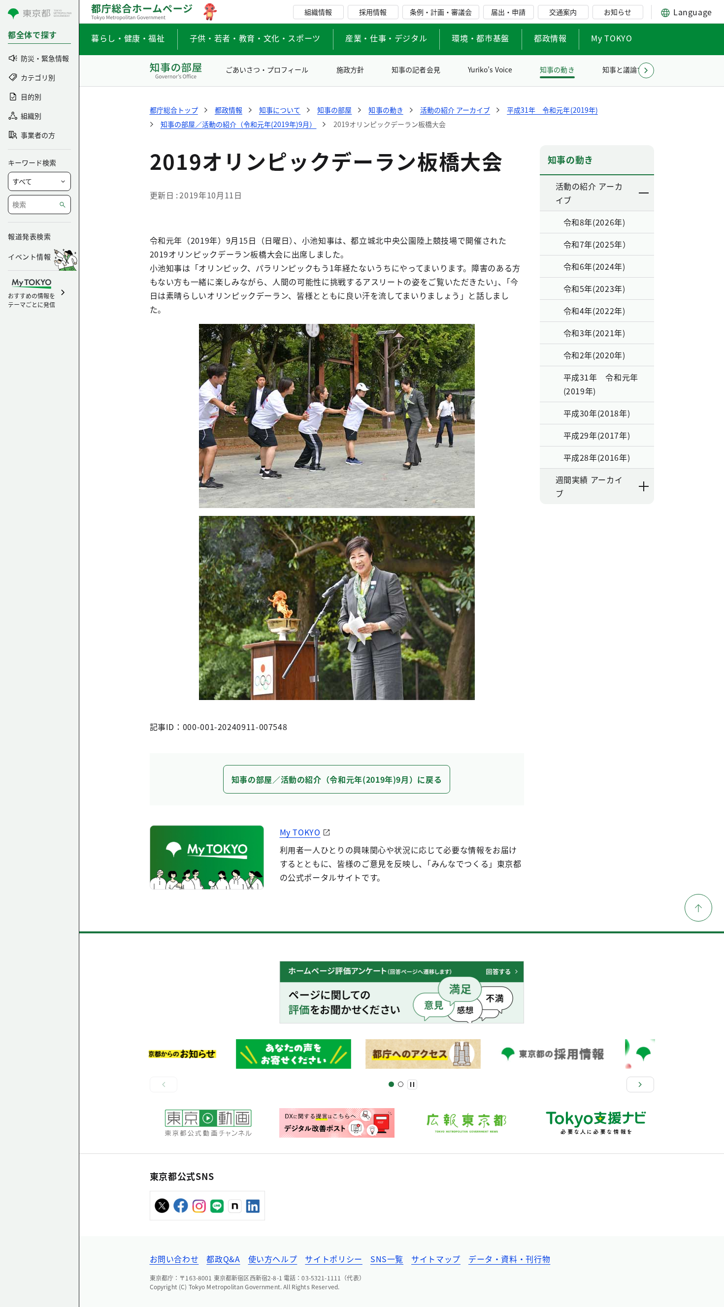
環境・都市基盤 (480, 38)
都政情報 (550, 38)
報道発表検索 (29, 236)
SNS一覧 (386, 1259)
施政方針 (350, 69)
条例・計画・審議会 (441, 12)
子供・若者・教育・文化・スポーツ (255, 38)
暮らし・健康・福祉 (128, 38)
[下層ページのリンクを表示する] (644, 193)
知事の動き (557, 69)
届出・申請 (508, 12)
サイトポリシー (333, 1259)
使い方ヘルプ (272, 1259)
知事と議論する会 (630, 69)
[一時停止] (412, 1084)
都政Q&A (223, 1259)
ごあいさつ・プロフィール (267, 69)
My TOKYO (611, 38)
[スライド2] (400, 1084)
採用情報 (373, 12)
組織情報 (318, 12)
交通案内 (563, 12)
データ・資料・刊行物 (509, 1259)
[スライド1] (391, 1084)
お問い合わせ (174, 1259)
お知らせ (617, 12)
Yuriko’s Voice (490, 69)
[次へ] (640, 1084)
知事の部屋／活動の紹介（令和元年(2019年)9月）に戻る (336, 779)
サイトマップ (436, 1259)
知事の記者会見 (416, 69)
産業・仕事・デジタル (386, 38)
